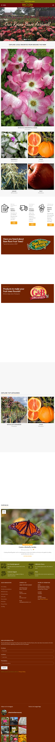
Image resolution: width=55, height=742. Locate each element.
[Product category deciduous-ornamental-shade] (27, 90)
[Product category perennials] (14, 147)
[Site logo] (27, 5)
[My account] (53, 5)
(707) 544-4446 (30, 1)
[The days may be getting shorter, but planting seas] (14, 730)
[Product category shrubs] (14, 178)
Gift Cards (3, 596)
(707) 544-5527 (22, 597)
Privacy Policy (4, 604)
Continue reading (27, 556)
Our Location (4, 599)
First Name (3, 648)
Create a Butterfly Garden (27, 547)
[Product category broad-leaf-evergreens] (14, 412)
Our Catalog (3, 586)
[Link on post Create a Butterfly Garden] (27, 527)
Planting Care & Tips (27, 544)
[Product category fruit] (41, 178)
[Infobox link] (13, 566)
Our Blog (3, 606)
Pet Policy (3, 601)
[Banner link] (27, 245)
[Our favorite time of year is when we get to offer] (22, 730)
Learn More (14, 223)
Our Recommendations (6, 589)
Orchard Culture (4, 594)
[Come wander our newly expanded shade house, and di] (14, 721)
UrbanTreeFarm (26, 550)
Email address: (4, 660)
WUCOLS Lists (4, 591)
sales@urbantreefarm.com (25, 602)
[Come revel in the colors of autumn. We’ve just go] (5, 721)
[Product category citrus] (41, 147)
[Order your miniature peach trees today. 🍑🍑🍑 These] (22, 721)
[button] (24, 39)
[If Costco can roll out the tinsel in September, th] (5, 730)
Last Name (3, 654)
